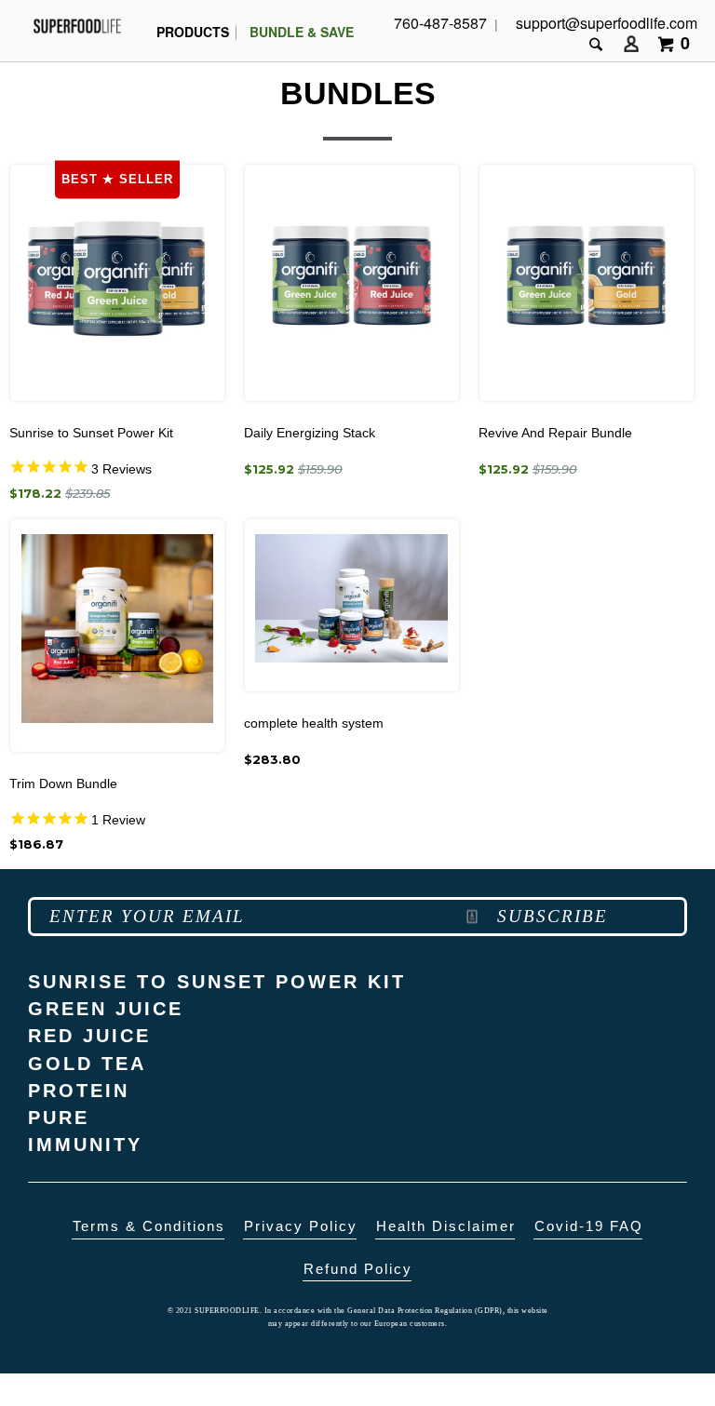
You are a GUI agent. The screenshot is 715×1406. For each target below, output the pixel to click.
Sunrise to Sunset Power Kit (217, 982)
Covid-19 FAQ (588, 1226)
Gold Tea (87, 1064)
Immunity (85, 1145)
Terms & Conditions (149, 1226)
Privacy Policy (301, 1226)
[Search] (598, 44)
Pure (58, 1118)
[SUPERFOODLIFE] (77, 26)
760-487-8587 (440, 22)
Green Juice (105, 1009)
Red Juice (89, 1036)
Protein (78, 1091)
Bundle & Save (302, 31)
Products (192, 31)
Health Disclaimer (446, 1226)
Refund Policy (358, 1269)
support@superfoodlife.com (606, 22)
